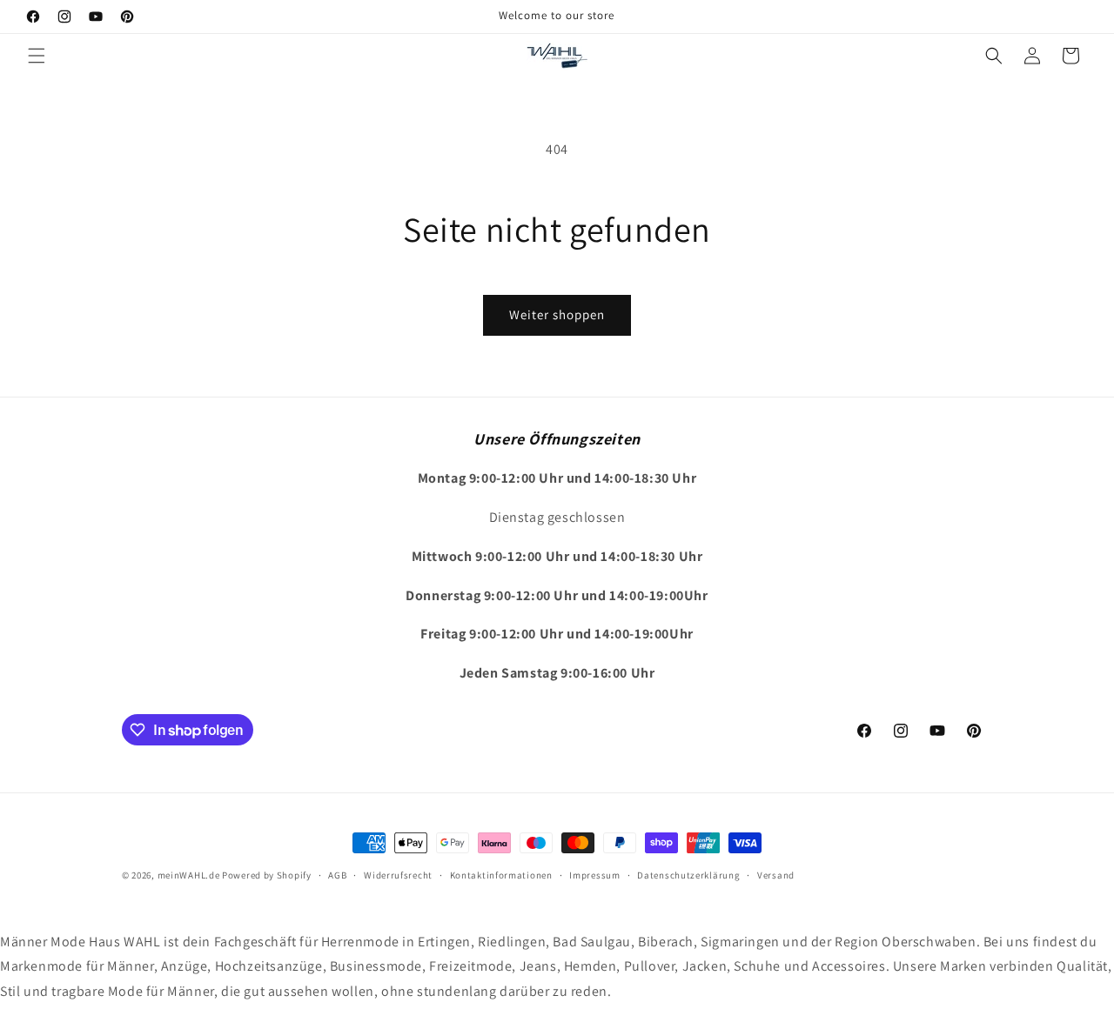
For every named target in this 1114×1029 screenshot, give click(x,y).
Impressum (594, 875)
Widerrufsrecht (398, 875)
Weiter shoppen (557, 314)
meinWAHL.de (189, 875)
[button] (36, 56)
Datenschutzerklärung (688, 875)
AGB (337, 875)
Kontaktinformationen (501, 875)
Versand (776, 875)
